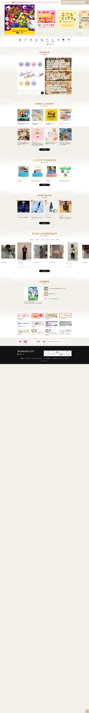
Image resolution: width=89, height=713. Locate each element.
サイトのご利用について (48, 358)
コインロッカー (64, 90)
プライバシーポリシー (28, 358)
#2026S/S (52, 239)
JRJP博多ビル (40, 64)
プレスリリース (61, 358)
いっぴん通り (34, 83)
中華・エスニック (56, 74)
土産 (64, 66)
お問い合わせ (55, 358)
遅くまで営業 (61, 77)
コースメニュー (67, 77)
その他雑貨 (48, 66)
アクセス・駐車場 (56, 85)
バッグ (60, 64)
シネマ (59, 87)
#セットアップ (37, 239)
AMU (21, 83)
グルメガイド (54, 87)
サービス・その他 (49, 68)
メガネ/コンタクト (49, 64)
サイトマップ (67, 358)
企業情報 (21, 358)
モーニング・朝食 (54, 77)
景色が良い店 (52, 79)
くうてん (27, 83)
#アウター (42, 239)
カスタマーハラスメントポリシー (38, 358)
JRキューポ (58, 90)
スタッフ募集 (49, 92)
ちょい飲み (48, 77)
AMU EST (34, 64)
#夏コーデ (57, 239)
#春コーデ (47, 239)
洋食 (51, 74)
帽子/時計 (55, 64)
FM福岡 (48, 90)
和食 (47, 74)
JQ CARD (53, 90)
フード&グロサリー (55, 66)
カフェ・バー (62, 74)
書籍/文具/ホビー (65, 64)
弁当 (60, 66)
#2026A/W (31, 239)
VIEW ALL (44, 149)
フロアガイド (49, 87)
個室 (47, 79)
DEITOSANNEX (21, 64)
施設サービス (63, 85)
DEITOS (27, 64)
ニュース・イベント (49, 85)
